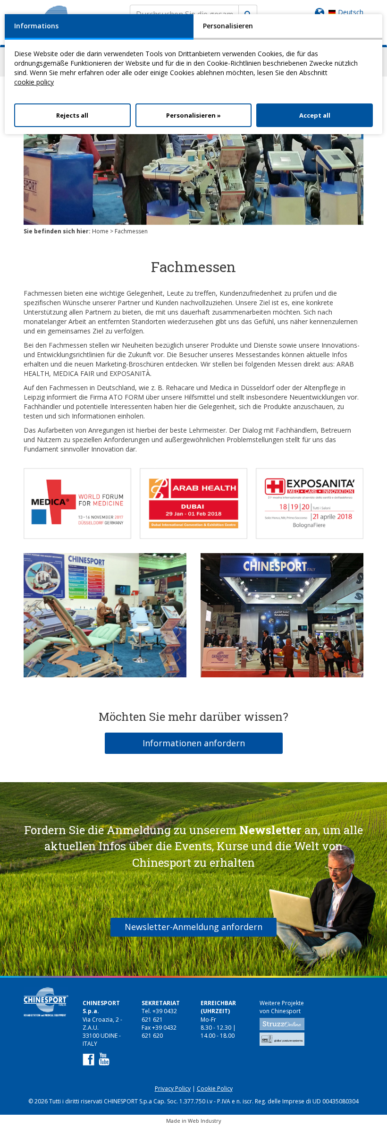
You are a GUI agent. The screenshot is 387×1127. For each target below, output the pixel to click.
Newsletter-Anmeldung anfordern (193, 926)
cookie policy (34, 81)
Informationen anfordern (194, 743)
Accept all (314, 115)
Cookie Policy (215, 1088)
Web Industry (204, 1120)
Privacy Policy (173, 1088)
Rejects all (72, 115)
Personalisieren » (193, 115)
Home (100, 231)
